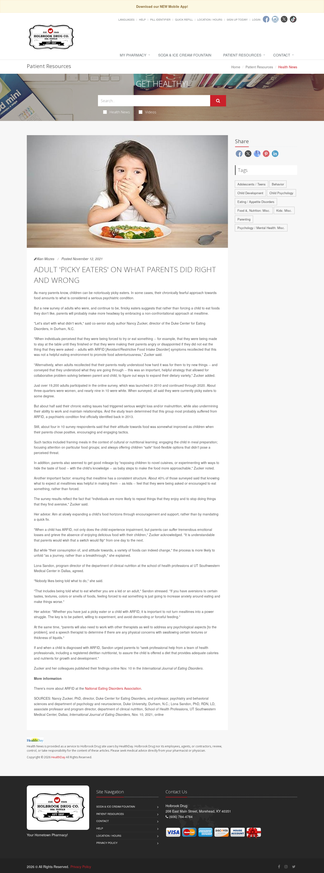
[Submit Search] (218, 100)
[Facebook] (266, 19)
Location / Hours (209, 19)
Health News (120, 112)
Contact (281, 54)
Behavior (278, 184)
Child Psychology (281, 193)
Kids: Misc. (284, 210)
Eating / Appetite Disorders (255, 201)
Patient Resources (242, 54)
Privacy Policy (106, 843)
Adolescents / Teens (251, 184)
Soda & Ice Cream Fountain (184, 54)
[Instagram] (275, 19)
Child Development (250, 193)
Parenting (243, 219)
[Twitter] (284, 19)
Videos (150, 112)
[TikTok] (293, 19)
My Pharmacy (133, 54)
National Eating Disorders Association (113, 688)
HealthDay (58, 757)
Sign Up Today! (237, 19)
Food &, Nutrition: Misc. (253, 210)
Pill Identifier (160, 19)
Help (142, 19)
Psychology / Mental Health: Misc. (261, 227)
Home (235, 66)
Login (256, 19)
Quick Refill (184, 19)
